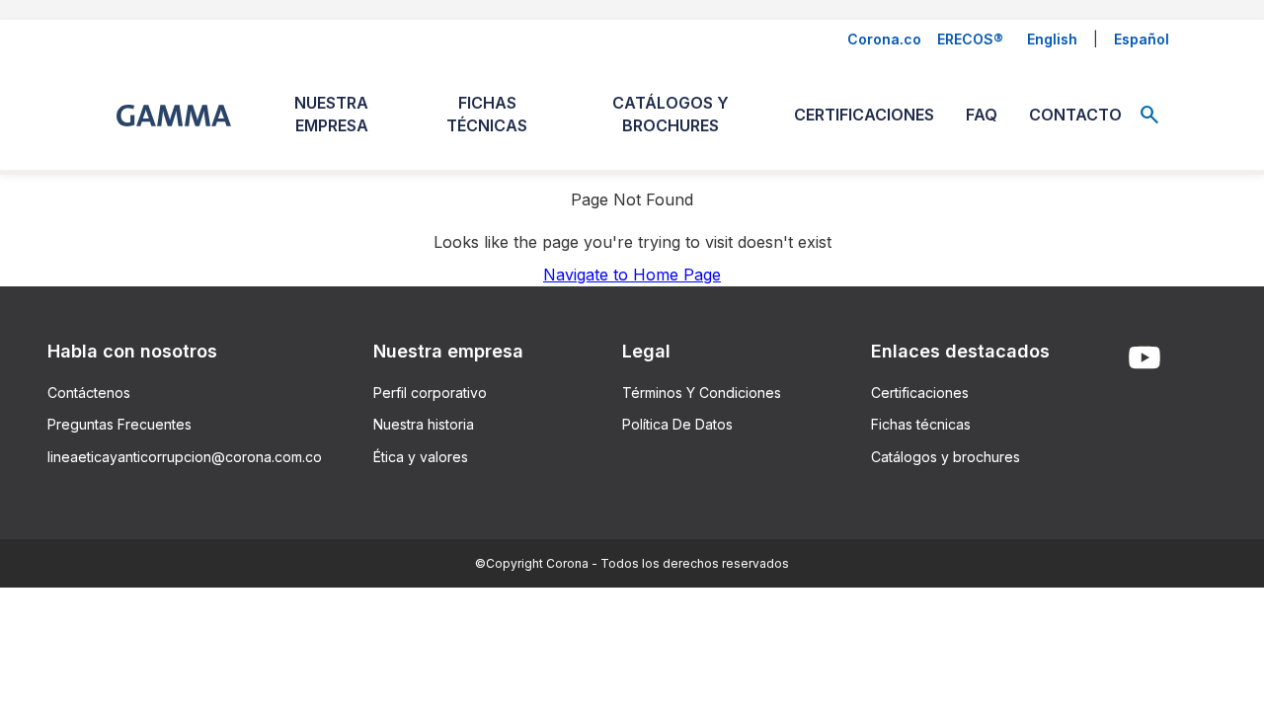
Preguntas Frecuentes (119, 424)
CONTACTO (1075, 114)
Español (1141, 39)
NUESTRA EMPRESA (331, 114)
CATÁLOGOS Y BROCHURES (670, 114)
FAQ (981, 114)
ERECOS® (970, 39)
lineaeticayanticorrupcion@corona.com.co (184, 456)
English (1052, 39)
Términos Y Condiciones (701, 392)
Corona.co (884, 39)
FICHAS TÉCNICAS (486, 114)
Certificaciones (920, 392)
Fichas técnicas (921, 424)
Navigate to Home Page (632, 274)
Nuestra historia (423, 424)
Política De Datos (677, 424)
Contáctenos (88, 392)
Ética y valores (420, 456)
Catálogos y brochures (945, 456)
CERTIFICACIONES (864, 114)
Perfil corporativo (430, 392)
